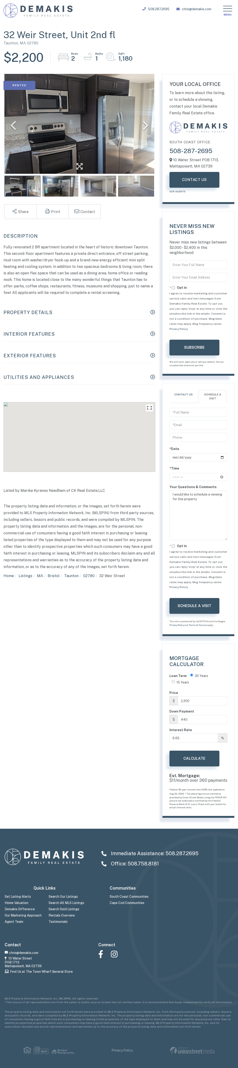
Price (173, 693)
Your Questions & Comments (193, 487)
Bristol (54, 576)
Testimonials (58, 921)
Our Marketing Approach (23, 915)
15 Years (182, 682)
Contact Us (194, 179)
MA (40, 576)
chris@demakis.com (196, 9)
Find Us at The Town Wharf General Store (41, 971)
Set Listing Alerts (18, 896)
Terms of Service (198, 625)
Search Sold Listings (64, 909)
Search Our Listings (63, 896)
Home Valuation (16, 903)
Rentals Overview (62, 915)
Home (8, 576)
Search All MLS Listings (66, 903)
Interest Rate (180, 730)
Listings (25, 576)
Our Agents (177, 191)
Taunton (71, 576)
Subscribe (194, 347)
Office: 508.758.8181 (134, 864)
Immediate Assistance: (154, 853)
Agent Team (14, 921)
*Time (174, 468)
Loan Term (178, 676)
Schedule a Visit (212, 396)
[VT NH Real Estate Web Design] (192, 1050)
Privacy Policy (178, 329)
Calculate (194, 758)
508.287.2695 (158, 9)
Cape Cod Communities (127, 903)
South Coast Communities (129, 896)
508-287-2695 (190, 150)
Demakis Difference (20, 909)
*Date (174, 449)
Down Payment (181, 711)
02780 (89, 576)
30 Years (201, 676)
